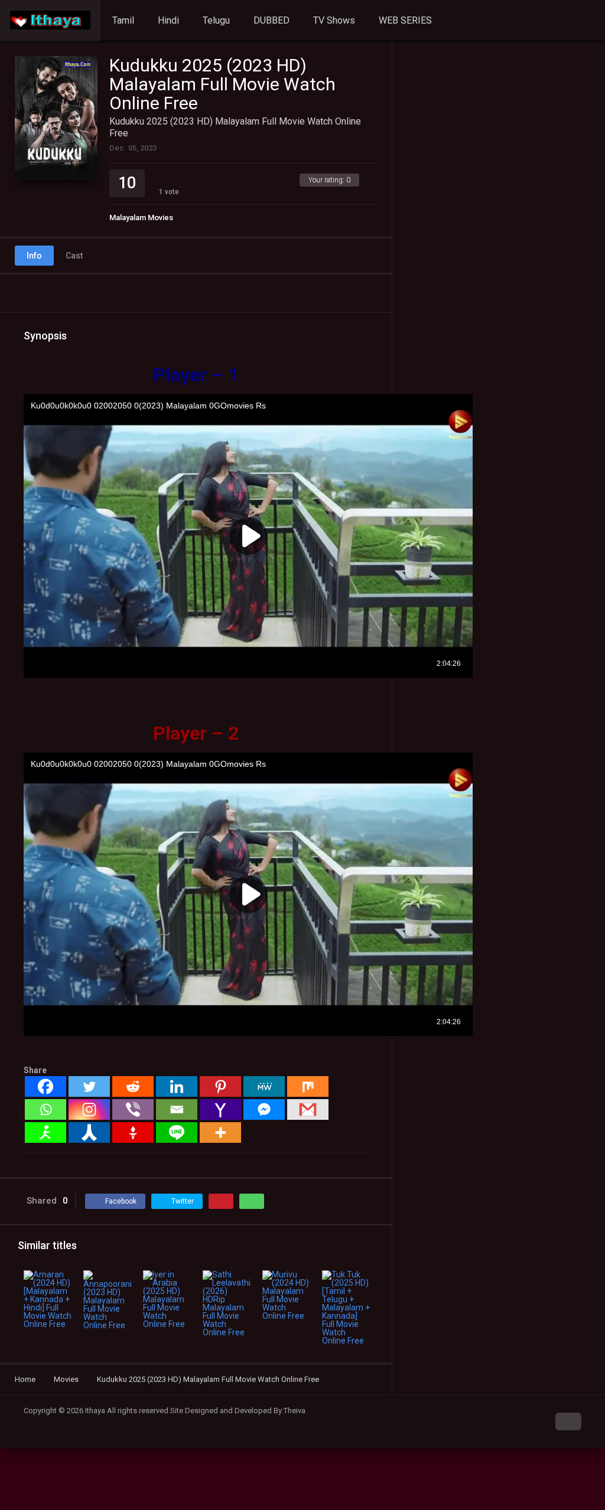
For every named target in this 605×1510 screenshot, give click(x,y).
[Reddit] (133, 1086)
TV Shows (334, 20)
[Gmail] (307, 1109)
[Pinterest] (220, 1086)
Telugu (216, 20)
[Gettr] (133, 1132)
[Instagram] (89, 1109)
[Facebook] (45, 1086)
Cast (74, 255)
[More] (220, 1132)
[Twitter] (89, 1086)
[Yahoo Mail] (220, 1109)
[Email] (176, 1109)
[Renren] (89, 1132)
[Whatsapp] (45, 1109)
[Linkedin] (176, 1086)
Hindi (168, 20)
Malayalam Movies (141, 217)
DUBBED (271, 20)
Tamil (123, 20)
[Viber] (133, 1109)
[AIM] (45, 1132)
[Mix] (307, 1086)
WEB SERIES (405, 20)
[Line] (176, 1132)
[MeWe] (264, 1086)
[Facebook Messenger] (264, 1109)
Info (34, 255)
